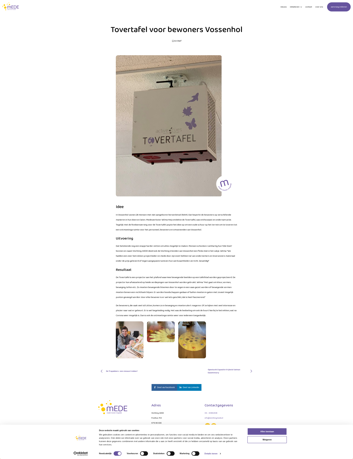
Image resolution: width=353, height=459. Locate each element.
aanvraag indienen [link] (339, 7)
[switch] (144, 453)
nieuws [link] (283, 7)
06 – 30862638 (211, 413)
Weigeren (267, 439)
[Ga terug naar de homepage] (10, 6)
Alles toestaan (267, 431)
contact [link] (308, 7)
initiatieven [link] (294, 7)
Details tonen (210, 453)
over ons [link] (319, 7)
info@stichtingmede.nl (214, 418)
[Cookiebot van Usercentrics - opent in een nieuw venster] (81, 454)
